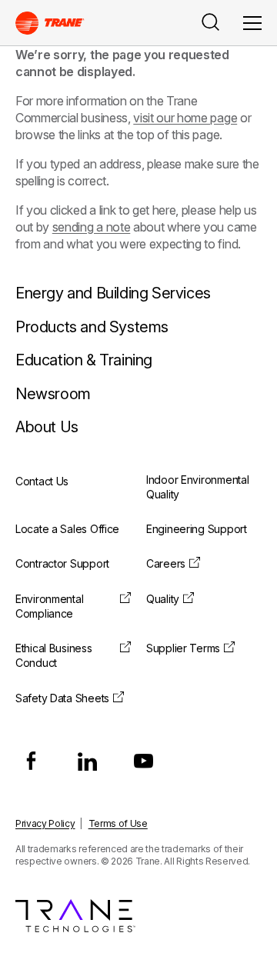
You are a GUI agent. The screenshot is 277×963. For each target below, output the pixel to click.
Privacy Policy (45, 823)
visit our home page (185, 117)
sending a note (91, 227)
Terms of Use (118, 823)
